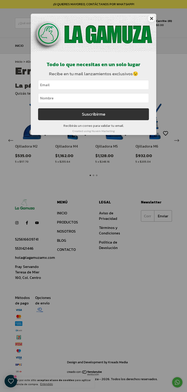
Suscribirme (93, 114)
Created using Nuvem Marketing (93, 131)
